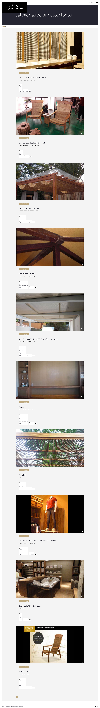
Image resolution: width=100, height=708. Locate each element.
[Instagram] (97, 706)
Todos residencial (22, 355)
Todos (20, 91)
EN (91, 2)
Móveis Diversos (22, 219)
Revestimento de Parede (23, 285)
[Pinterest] (95, 706)
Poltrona (20, 154)
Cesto (20, 614)
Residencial (21, 350)
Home (3, 26)
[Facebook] (93, 706)
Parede (20, 418)
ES (93, 2)
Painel (20, 88)
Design (20, 86)
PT (89, 2)
